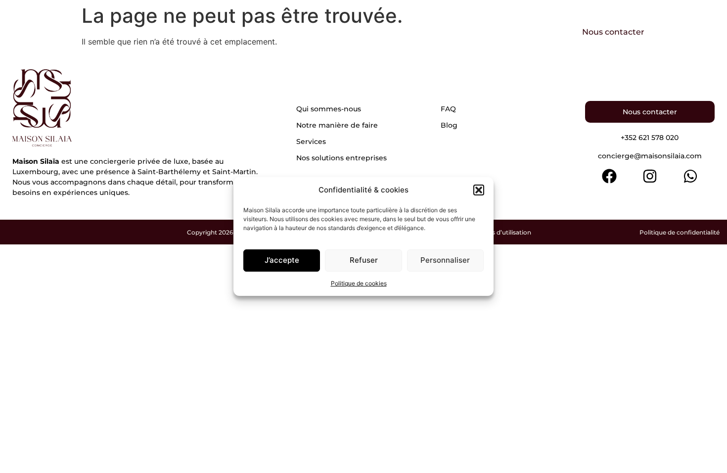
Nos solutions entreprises (341, 157)
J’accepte (282, 260)
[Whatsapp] (690, 176)
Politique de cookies (359, 283)
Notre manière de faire (323, 31)
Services (411, 31)
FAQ (448, 108)
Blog (449, 125)
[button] (479, 190)
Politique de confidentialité (679, 232)
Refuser (364, 260)
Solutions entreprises (496, 31)
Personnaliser (445, 260)
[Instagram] (649, 176)
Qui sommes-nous (215, 31)
